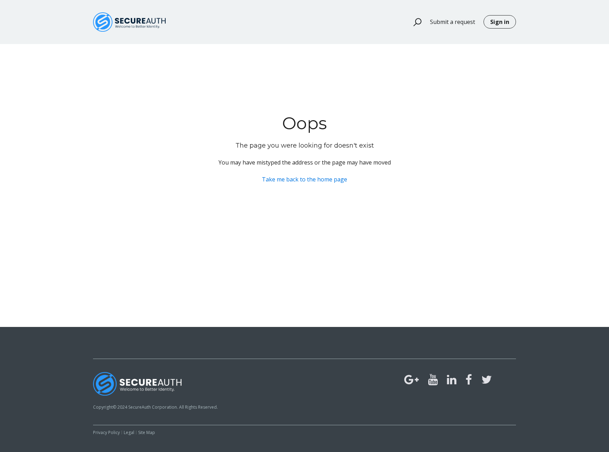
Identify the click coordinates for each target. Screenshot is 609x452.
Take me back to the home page (304, 179)
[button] (414, 22)
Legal (129, 432)
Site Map (146, 432)
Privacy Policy (106, 432)
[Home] (129, 22)
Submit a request (452, 22)
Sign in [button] (499, 22)
